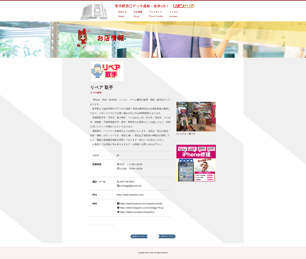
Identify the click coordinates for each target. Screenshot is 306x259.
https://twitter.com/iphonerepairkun (137, 212)
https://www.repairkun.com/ (130, 194)
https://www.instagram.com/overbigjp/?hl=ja (142, 207)
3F (118, 155)
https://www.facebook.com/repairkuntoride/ (141, 203)
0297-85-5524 (127, 181)
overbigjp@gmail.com (131, 185)
